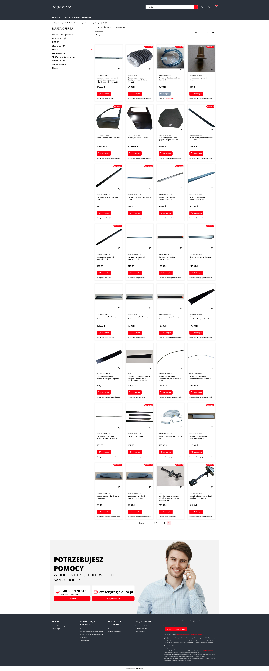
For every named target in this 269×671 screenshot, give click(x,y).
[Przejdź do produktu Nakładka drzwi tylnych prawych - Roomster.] (139, 476)
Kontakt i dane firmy (58, 626)
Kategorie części (95, 23)
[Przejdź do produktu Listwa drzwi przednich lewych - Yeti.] (109, 177)
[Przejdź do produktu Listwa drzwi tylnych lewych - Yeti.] (201, 237)
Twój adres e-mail (169, 626)
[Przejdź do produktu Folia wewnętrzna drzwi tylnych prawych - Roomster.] (170, 117)
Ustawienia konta (141, 629)
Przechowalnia (140, 631)
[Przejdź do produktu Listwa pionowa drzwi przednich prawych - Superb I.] (109, 356)
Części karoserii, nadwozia (111, 23)
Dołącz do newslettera (176, 629)
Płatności (110, 629)
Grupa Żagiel (56, 629)
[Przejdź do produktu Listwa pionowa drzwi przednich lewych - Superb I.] (201, 296)
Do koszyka (105, 94)
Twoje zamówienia (141, 626)
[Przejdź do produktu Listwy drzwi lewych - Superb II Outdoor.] (170, 416)
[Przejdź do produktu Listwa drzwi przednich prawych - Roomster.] (170, 177)
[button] (196, 7)
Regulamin (83, 629)
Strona (196, 33)
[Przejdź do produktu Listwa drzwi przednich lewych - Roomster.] (201, 118)
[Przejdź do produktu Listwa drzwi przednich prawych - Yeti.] (109, 237)
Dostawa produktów (114, 632)
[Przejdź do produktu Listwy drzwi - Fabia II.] (139, 416)
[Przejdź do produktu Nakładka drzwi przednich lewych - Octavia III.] (201, 416)
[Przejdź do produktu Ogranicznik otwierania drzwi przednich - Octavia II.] (201, 476)
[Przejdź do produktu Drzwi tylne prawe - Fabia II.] (139, 118)
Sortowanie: (99, 31)
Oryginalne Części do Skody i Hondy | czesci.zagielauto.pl (71, 23)
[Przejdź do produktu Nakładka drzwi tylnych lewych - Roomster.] (109, 476)
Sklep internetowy (134, 668)
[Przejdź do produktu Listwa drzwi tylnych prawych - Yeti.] (139, 297)
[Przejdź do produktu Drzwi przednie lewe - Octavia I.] (109, 117)
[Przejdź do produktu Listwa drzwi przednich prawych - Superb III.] (201, 177)
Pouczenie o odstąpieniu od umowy (91, 632)
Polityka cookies (85, 640)
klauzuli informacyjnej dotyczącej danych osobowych (189, 634)
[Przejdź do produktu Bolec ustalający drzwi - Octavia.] (201, 58)
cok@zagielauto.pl (208, 650)
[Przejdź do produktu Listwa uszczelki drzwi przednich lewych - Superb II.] (201, 357)
